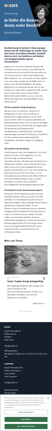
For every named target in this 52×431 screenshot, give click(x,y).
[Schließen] (48, 398)
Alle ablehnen (26, 419)
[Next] (43, 278)
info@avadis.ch (11, 346)
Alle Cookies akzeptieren (26, 426)
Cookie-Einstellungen (26, 412)
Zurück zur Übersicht (13, 33)
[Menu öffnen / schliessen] (46, 5)
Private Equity (10, 393)
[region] (26, 412)
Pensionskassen (11, 390)
